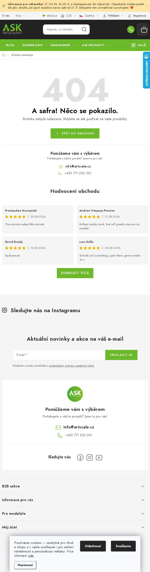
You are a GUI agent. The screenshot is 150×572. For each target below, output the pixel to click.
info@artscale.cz (78, 166)
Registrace (139, 16)
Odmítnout (93, 546)
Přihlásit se (121, 355)
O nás (6, 16)
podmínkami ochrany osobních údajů (71, 366)
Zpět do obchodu (78, 133)
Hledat (84, 29)
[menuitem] (10, 45)
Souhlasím (123, 546)
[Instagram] (90, 457)
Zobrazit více (75, 273)
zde (31, 555)
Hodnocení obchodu (75, 191)
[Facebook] (80, 457)
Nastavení (25, 565)
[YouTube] (99, 457)
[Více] (139, 45)
